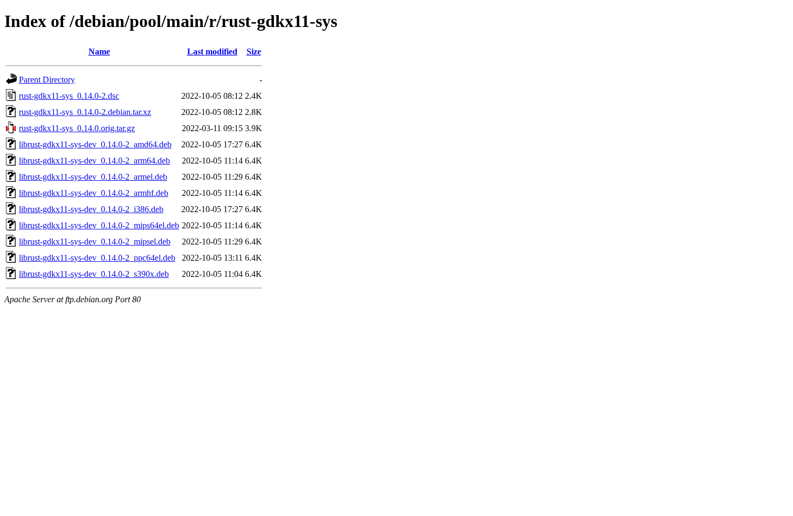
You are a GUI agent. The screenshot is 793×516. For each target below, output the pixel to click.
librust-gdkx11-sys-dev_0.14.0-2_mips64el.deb (99, 225)
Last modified (212, 51)
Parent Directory (47, 79)
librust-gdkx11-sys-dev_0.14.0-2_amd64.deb (95, 144)
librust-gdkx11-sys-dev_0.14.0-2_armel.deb (93, 176)
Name (99, 51)
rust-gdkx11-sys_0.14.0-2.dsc (69, 95)
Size (254, 51)
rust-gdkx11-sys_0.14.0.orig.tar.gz (77, 128)
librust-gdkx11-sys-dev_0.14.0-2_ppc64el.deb (97, 257)
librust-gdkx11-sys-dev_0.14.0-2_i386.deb (91, 209)
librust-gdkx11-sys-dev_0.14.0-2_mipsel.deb (94, 241)
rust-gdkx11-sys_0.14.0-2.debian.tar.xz (85, 112)
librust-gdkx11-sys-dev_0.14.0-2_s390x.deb (94, 274)
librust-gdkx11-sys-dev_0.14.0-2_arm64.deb (94, 160)
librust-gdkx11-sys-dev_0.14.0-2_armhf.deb (93, 193)
